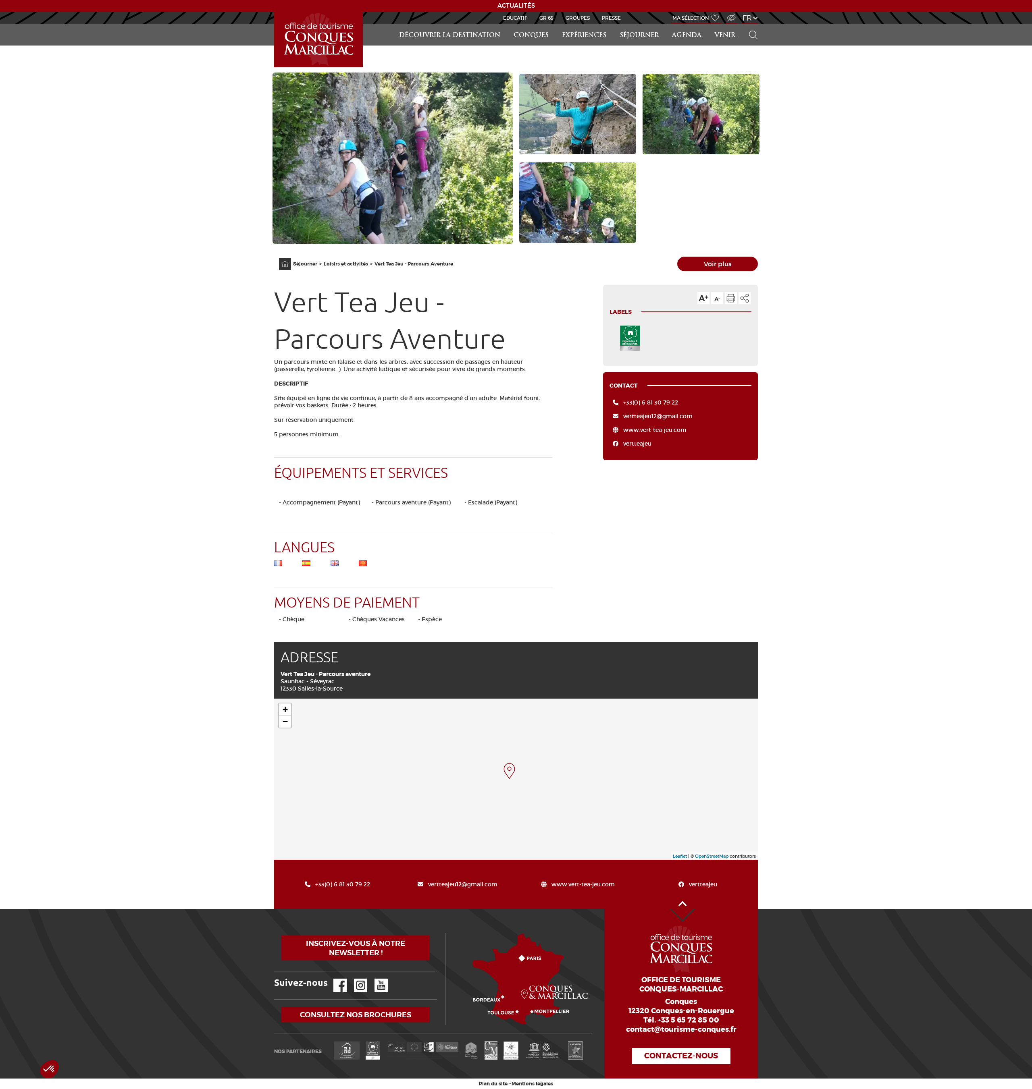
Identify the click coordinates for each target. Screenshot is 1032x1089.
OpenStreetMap (711, 856)
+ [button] (285, 709)
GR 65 (546, 18)
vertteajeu (637, 443)
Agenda (686, 36)
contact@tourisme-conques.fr (681, 1029)
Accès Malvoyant (729, 13)
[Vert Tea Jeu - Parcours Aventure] (509, 771)
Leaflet (680, 856)
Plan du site (493, 1084)
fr (747, 18)
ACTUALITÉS (516, 5)
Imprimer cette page (731, 298)
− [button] (285, 721)
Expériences (584, 36)
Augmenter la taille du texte (703, 298)
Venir (725, 36)
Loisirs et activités (346, 264)
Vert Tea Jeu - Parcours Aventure (414, 264)
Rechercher (751, 24)
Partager (745, 298)
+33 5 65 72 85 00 (688, 1020)
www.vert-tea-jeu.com (655, 430)
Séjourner (639, 36)
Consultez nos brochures (355, 1014)
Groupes (578, 18)
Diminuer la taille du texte (717, 298)
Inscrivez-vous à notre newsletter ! (355, 948)
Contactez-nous (681, 1056)
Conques (531, 36)
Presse (611, 18)
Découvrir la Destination (449, 36)
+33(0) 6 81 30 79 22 (650, 402)
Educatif (515, 18)
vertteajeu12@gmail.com (658, 416)
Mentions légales (532, 1084)
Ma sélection (690, 18)
